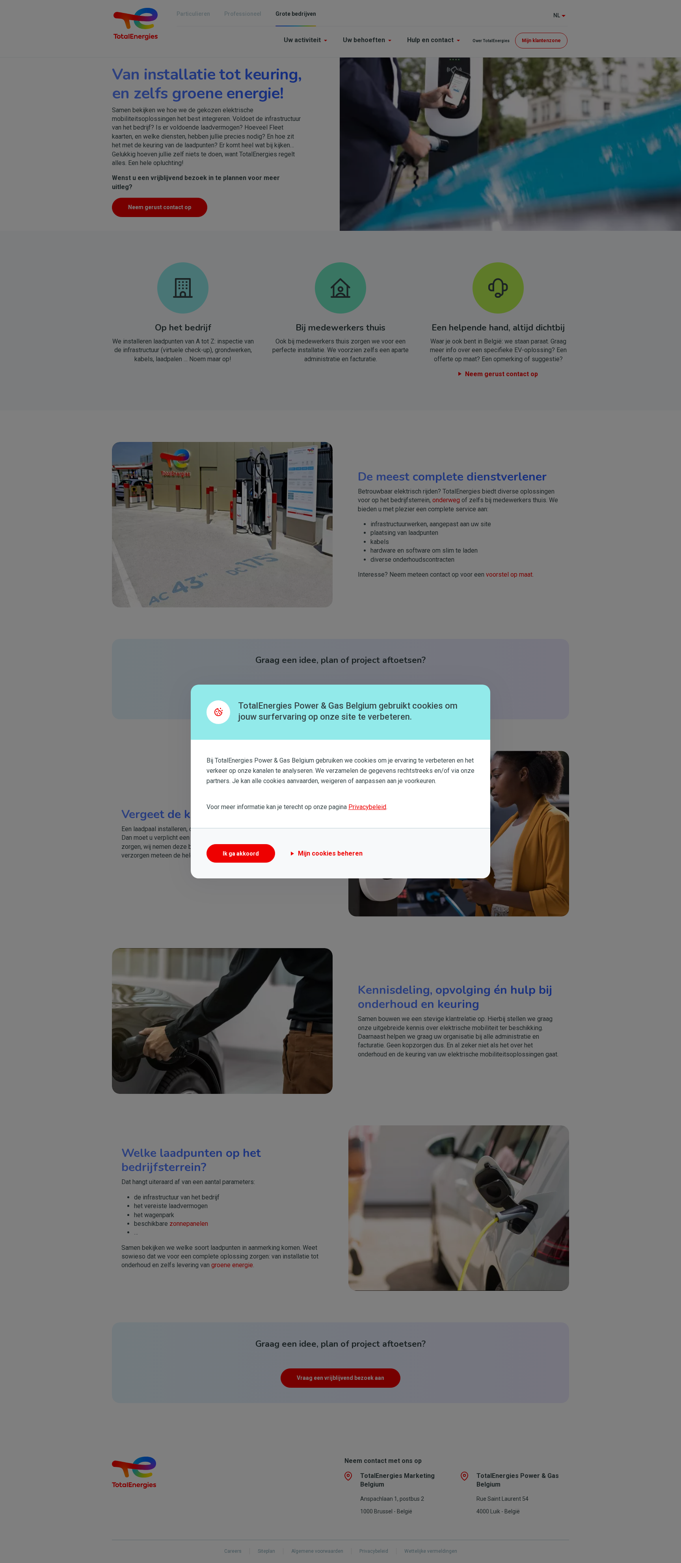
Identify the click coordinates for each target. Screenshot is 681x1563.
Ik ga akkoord (241, 853)
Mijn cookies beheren (330, 853)
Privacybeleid (367, 807)
